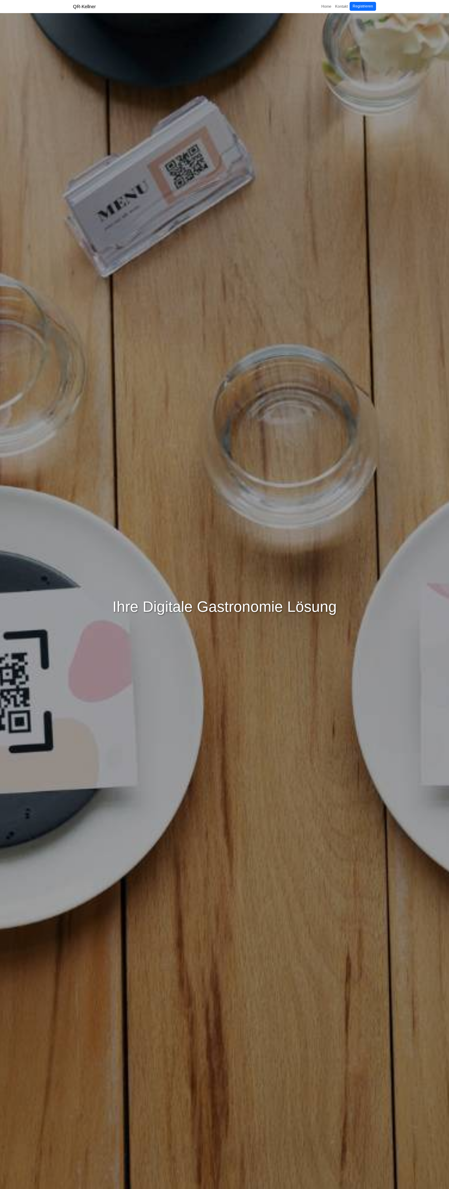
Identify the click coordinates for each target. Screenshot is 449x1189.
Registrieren (363, 6)
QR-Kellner (84, 6)
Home (326, 6)
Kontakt (341, 6)
